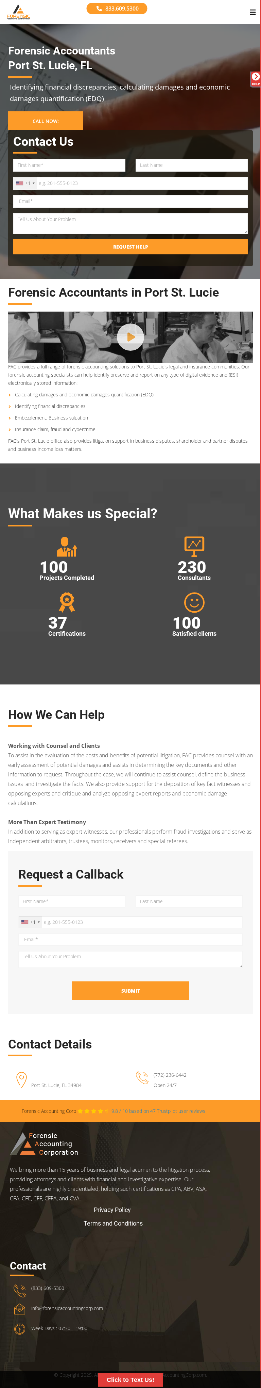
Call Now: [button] (46, 121)
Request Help (130, 246)
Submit (130, 991)
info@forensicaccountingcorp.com (67, 1308)
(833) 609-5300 (47, 1288)
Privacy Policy (112, 1209)
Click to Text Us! (130, 1379)
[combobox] (25, 183)
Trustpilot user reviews (158, 1111)
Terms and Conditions (113, 1223)
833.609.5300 (122, 8)
